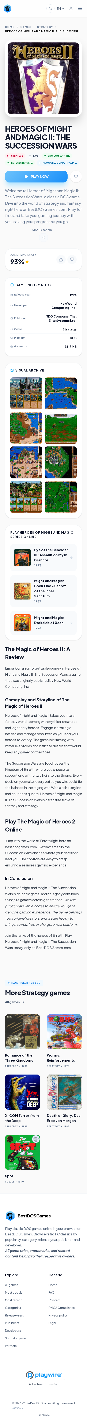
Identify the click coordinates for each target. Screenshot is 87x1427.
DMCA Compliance (62, 1308)
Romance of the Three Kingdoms (19, 1057)
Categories (13, 1308)
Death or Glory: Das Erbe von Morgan (63, 1118)
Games (25, 27)
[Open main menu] (80, 8)
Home (9, 27)
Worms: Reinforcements (61, 1057)
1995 (66, 1066)
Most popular (14, 1292)
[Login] (71, 8)
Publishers (12, 1323)
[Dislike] (72, 259)
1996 (35, 156)
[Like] (61, 259)
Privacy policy (58, 1315)
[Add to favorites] (76, 176)
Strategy (45, 27)
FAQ (51, 1292)
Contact (55, 1300)
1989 (25, 1066)
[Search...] (50, 8)
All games (11, 1285)
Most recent (13, 1300)
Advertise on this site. (43, 1384)
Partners (11, 1346)
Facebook (43, 1415)
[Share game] (43, 237)
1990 (21, 1181)
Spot (9, 1176)
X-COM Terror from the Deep (22, 1118)
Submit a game (15, 1338)
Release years (14, 1315)
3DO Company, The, (61, 316)
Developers (13, 1330)
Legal (52, 1323)
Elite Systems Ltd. (63, 320)
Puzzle (9, 1181)
